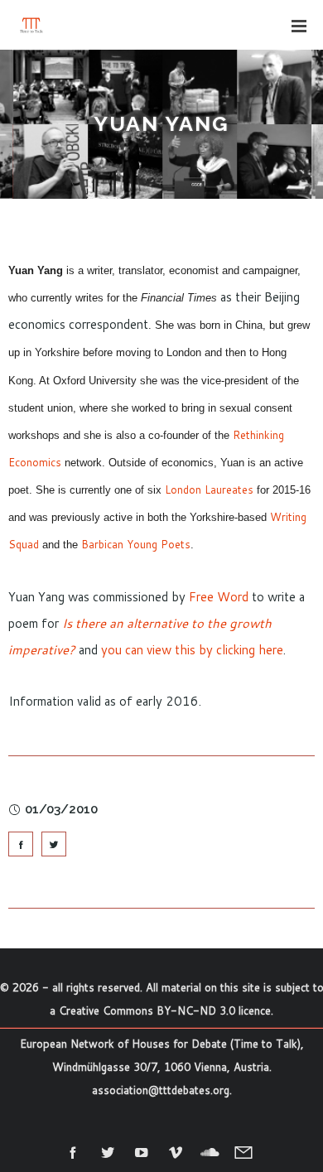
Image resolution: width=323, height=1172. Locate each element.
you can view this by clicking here (192, 649)
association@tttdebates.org (160, 1090)
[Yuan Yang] (20, 844)
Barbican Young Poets (135, 544)
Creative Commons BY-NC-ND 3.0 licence (165, 1010)
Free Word (218, 596)
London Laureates (209, 489)
